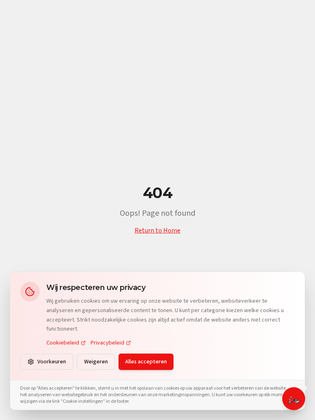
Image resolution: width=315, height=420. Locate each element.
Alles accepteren (146, 362)
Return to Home (157, 230)
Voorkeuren (51, 362)
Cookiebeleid (62, 343)
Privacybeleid (107, 343)
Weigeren (96, 362)
